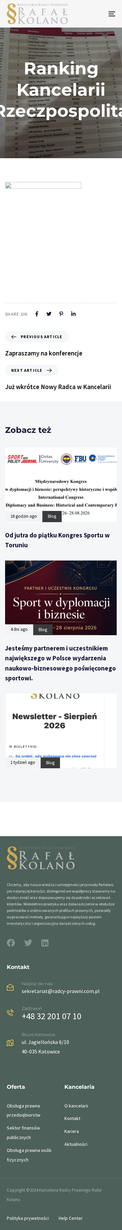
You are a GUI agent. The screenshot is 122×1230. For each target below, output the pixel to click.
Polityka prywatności (28, 1218)
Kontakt (72, 1118)
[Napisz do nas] (61, 988)
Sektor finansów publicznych (23, 1132)
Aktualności (75, 1144)
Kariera (71, 1131)
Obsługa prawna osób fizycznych (29, 1155)
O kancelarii (76, 1106)
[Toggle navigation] (97, 13)
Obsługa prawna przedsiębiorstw (23, 1110)
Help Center (71, 1218)
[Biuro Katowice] (61, 1044)
